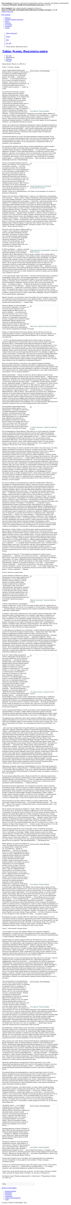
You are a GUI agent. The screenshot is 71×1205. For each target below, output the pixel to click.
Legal (7, 1199)
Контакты (8, 26)
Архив (7, 28)
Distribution (8, 1193)
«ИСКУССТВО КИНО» (9, 1188)
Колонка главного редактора (14, 19)
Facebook (7, 14)
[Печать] (9, 59)
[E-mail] (8, 61)
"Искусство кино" (11, 33)
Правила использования (12, 1198)
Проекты (8, 23)
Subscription (8, 1196)
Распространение (10, 1191)
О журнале (8, 24)
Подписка (8, 1194)
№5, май (8, 43)
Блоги (7, 21)
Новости (8, 18)
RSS (2, 14)
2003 (7, 40)
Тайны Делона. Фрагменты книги (25, 51)
